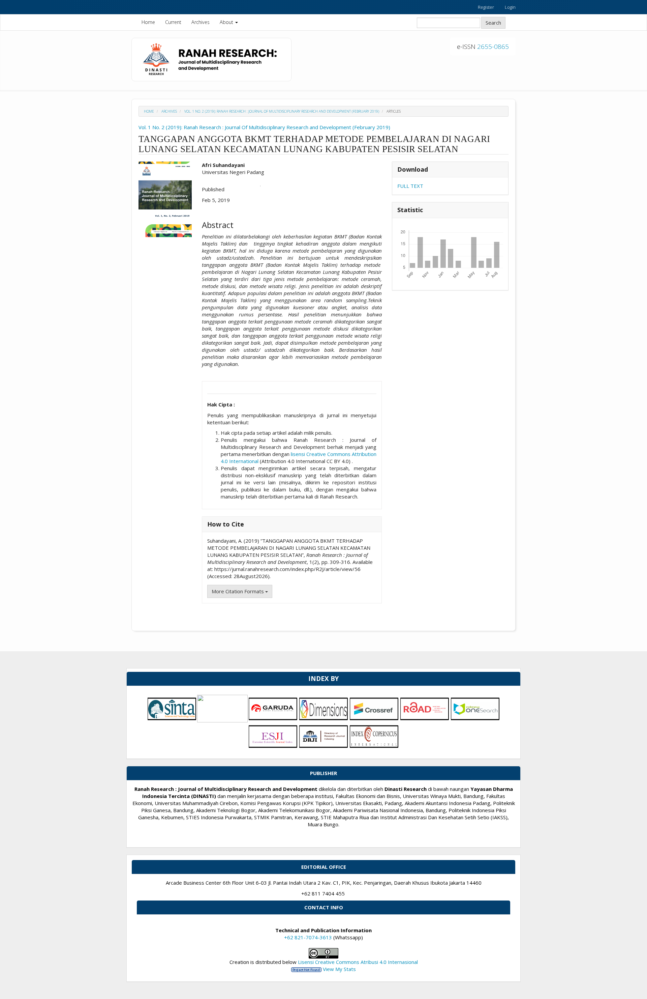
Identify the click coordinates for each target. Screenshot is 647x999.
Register (486, 7)
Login (510, 7)
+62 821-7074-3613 (308, 937)
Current (173, 22)
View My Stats (339, 969)
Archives (200, 22)
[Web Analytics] (306, 969)
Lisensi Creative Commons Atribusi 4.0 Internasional (358, 962)
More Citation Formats (238, 591)
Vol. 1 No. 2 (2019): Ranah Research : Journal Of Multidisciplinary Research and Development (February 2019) (281, 111)
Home (148, 22)
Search (493, 22)
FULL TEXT (410, 185)
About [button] (227, 22)
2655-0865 (493, 46)
